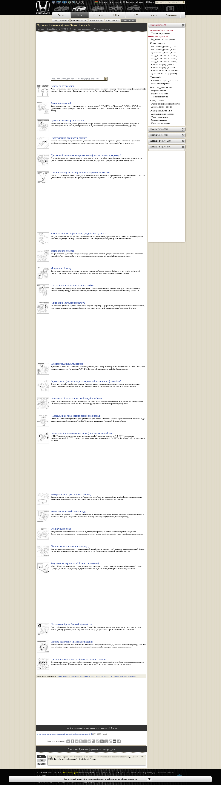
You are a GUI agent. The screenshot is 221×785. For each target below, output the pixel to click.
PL (113, 773)
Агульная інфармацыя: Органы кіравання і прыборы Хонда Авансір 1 (73, 734)
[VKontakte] (68, 741)
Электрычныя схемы (160, 123)
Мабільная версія (70, 773)
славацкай (123, 676)
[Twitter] (76, 741)
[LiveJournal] (102, 741)
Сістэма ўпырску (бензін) (162, 64)
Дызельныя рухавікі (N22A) (163, 52)
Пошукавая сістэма (165, 773)
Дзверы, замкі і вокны (161, 107)
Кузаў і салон (157, 100)
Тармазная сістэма (159, 97)
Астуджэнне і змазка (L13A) (164, 55)
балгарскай (75, 676)
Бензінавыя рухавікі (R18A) (163, 49)
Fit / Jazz (98, 15)
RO (110, 773)
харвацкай (99, 676)
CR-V (116, 15)
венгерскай (132, 676)
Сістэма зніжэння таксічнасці (164, 70)
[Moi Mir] (85, 741)
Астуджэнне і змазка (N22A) (164, 61)
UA (101, 773)
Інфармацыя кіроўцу (146, 773)
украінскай (84, 676)
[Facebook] (72, 741)
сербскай (92, 676)
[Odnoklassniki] (81, 741)
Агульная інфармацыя (161, 30)
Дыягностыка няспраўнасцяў (164, 73)
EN (91, 773)
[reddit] (119, 741)
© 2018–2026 (49, 773)
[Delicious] (110, 741)
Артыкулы (171, 15)
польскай (116, 676)
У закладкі (116, 2)
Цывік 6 (96, 20)
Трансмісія (155, 77)
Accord (61, 15)
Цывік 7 (112, 20)
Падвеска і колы (158, 91)
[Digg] (114, 741)
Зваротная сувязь (129, 773)
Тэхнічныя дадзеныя (160, 33)
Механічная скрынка (160, 84)
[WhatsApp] (98, 741)
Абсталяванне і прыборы (162, 114)
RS (104, 773)
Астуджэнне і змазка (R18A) (164, 58)
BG (94, 773)
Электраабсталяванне (161, 110)
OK (149, 779)
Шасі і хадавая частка (161, 87)
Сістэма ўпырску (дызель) (163, 67)
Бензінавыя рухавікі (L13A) (163, 46)
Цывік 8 (128, 20)
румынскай (108, 676)
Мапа (141, 2)
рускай (59, 676)
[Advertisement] (91, 54)
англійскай (66, 676)
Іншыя (153, 15)
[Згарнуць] (183, 25)
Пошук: (151, 2)
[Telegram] (89, 741)
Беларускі (103, 2)
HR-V (135, 15)
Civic (80, 15)
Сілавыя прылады (159, 120)
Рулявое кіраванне (159, 94)
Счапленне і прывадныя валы (164, 81)
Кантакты (130, 2)
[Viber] (93, 741)
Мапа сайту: (84, 773)
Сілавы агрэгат (158, 43)
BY (97, 773)
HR (107, 773)
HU (118, 773)
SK (116, 773)
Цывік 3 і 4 (61, 20)
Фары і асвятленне (159, 117)
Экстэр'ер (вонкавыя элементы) (165, 104)
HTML (41, 760)
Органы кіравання (159, 36)
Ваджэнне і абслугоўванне (163, 39)
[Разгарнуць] (183, 129)
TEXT (41, 757)
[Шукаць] (183, 2)
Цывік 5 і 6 (79, 20)
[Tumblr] (106, 741)
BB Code (41, 764)
